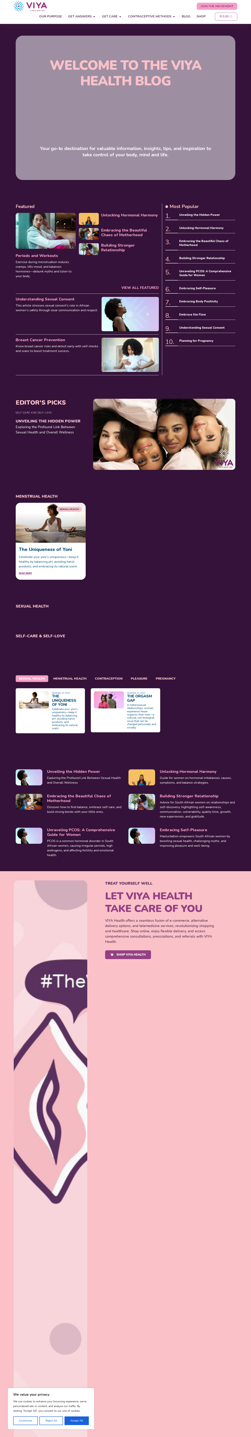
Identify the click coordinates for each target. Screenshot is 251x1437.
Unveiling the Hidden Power (199, 215)
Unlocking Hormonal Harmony (129, 215)
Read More (25, 573)
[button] (34, 412)
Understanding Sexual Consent (45, 299)
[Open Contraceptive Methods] (174, 16)
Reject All (51, 1421)
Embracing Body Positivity (198, 301)
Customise (25, 1421)
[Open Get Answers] (94, 16)
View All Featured (140, 287)
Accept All (76, 1421)
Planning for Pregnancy (196, 341)
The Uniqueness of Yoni (45, 549)
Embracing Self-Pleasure (197, 288)
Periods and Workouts (37, 255)
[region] (51, 1408)
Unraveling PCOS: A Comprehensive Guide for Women (205, 273)
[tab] (32, 678)
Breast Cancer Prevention (40, 340)
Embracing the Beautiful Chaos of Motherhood (124, 233)
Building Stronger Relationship (118, 248)
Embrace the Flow (192, 315)
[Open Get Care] (120, 16)
